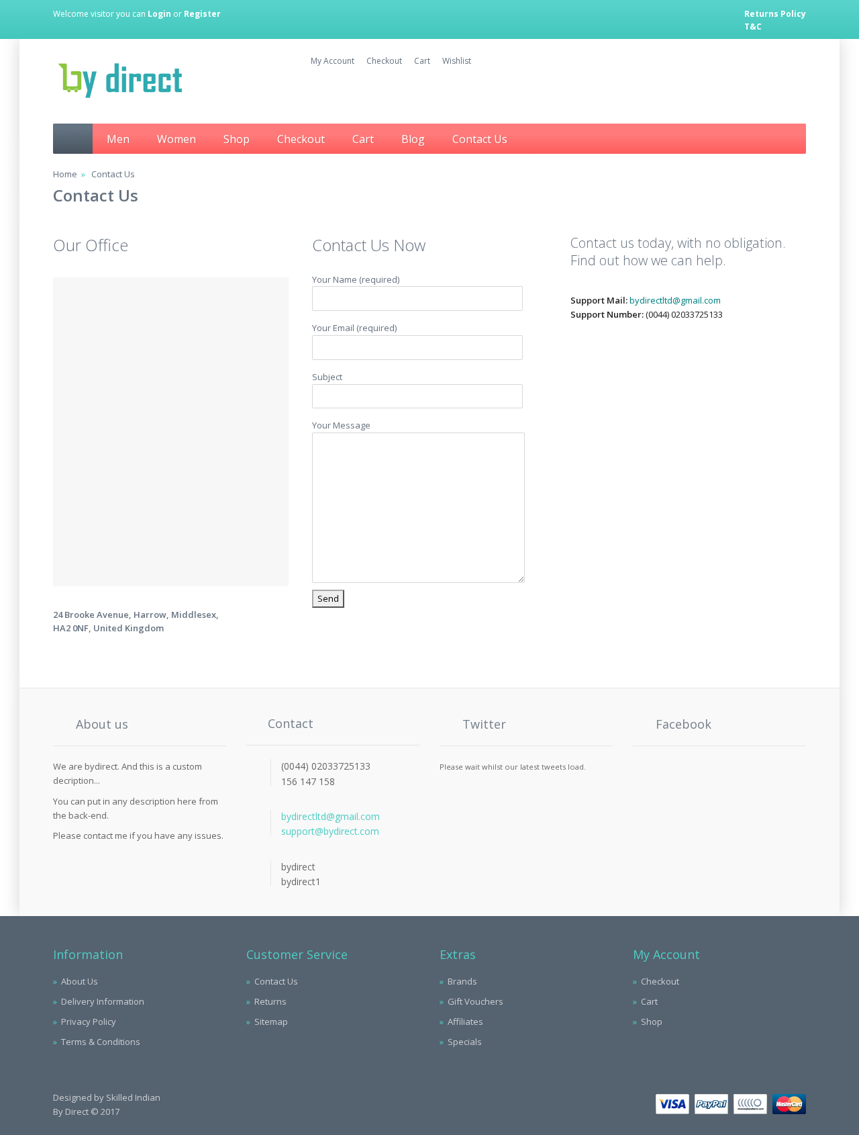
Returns (270, 1001)
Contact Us (479, 139)
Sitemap (271, 1021)
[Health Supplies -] (120, 96)
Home (65, 174)
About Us (79, 981)
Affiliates (465, 1021)
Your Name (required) (355, 279)
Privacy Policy (88, 1021)
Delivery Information (102, 1001)
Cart (363, 139)
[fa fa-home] (73, 139)
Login (159, 13)
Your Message (341, 425)
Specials (465, 1042)
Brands (462, 981)
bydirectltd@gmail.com (675, 300)
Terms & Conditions (100, 1042)
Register (202, 13)
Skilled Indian (133, 1097)
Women (176, 139)
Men (118, 139)
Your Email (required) (354, 328)
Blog (413, 139)
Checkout (301, 139)
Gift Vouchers (475, 1001)
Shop (236, 139)
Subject (327, 377)
